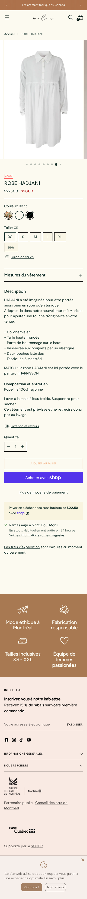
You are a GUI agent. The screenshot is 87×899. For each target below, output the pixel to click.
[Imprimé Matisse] (8, 215)
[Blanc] (19, 215)
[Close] (83, 860)
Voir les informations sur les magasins (36, 535)
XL (60, 237)
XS (10, 237)
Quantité (11, 437)
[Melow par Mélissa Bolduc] (43, 17)
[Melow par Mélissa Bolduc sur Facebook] (7, 741)
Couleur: (16, 206)
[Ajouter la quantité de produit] (22, 446)
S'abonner (75, 724)
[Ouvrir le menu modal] (6, 17)
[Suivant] (80, 5)
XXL (11, 247)
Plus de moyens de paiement (43, 492)
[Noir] (30, 215)
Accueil (9, 34)
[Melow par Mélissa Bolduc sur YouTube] (29, 741)
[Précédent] (7, 5)
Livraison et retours (25, 426)
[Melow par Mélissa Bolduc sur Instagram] (14, 741)
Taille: (11, 227)
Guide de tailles (22, 257)
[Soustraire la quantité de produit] (8, 446)
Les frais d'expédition (22, 547)
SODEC (37, 846)
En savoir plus (54, 878)
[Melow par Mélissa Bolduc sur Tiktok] (22, 741)
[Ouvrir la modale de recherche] (70, 17)
